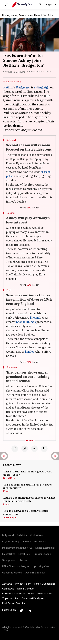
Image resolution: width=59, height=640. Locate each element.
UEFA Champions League (15, 566)
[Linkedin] (44, 448)
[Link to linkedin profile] (29, 610)
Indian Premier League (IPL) (17, 547)
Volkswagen (10, 517)
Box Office (9, 478)
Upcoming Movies (12, 572)
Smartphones (9, 560)
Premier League (42, 554)
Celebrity (22, 535)
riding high (41, 87)
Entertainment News (29, 15)
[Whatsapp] (24, 448)
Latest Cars (24, 554)
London (29, 351)
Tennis (23, 560)
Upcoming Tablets (35, 572)
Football (27, 541)
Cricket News (37, 535)
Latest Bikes (8, 554)
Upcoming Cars (41, 566)
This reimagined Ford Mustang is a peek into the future (27, 486)
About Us (7, 583)
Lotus (6, 504)
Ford (6, 491)
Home (5, 15)
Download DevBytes (33, 598)
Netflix (8, 87)
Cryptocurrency (10, 541)
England (35, 317)
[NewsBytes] (22, 5)
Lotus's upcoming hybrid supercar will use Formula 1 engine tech (29, 499)
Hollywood (40, 541)
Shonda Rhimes (26, 322)
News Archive (45, 593)
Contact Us (8, 588)
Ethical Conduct (25, 588)
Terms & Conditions (44, 583)
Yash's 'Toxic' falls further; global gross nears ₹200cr (27, 473)
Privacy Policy (23, 583)
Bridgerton (23, 87)
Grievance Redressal (13, 593)
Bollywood (8, 535)
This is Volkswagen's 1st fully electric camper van (26, 512)
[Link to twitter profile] (21, 610)
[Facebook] (14, 448)
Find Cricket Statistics (13, 603)
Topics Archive (10, 598)
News (14, 15)
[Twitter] (34, 448)
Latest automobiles (45, 547)
